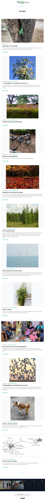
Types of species (7, 309)
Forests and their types (8, 231)
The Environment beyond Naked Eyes (12, 121)
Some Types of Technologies (10, 46)
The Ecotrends (20, 494)
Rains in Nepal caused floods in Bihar (12, 270)
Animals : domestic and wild (9, 423)
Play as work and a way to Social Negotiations (14, 346)
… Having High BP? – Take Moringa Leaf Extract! (15, 83)
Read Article (5, 52)
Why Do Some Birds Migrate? (10, 156)
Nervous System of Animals (9, 461)
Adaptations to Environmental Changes (12, 192)
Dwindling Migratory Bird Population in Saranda (14, 385)
